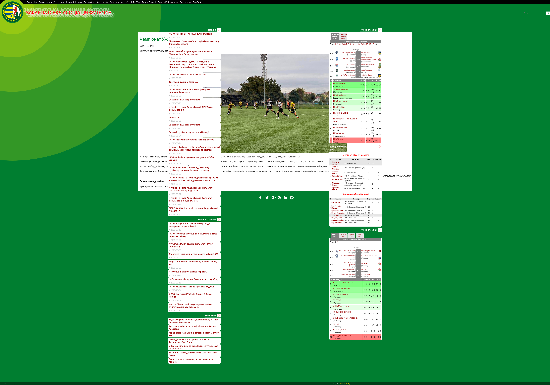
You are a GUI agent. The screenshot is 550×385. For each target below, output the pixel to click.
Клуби (105, 2)
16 (370, 44)
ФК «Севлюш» (349, 70)
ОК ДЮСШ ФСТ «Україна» (349, 263)
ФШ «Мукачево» (368, 250)
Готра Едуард (337, 176)
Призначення (45, 2)
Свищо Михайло (337, 220)
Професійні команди (168, 2)
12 (358, 44)
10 (353, 44)
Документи (185, 2)
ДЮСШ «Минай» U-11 (344, 282)
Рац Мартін (335, 202)
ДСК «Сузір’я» (366, 274)
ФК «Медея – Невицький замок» (369, 58)
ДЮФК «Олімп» (349, 269)
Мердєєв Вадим (335, 163)
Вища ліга (32, 2)
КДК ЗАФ (135, 2)
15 (367, 44)
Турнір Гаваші (149, 2)
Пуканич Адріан (335, 188)
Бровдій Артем (337, 210)
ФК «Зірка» (366, 52)
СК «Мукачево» (348, 52)
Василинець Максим (336, 207)
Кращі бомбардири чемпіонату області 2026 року (352, 148)
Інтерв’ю (125, 2)
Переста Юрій (336, 223)
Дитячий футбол (92, 2)
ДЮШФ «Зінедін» (348, 274)
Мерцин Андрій (335, 172)
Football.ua (210, 315)
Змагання (59, 2)
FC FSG (364, 269)
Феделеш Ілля (336, 218)
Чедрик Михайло (335, 168)
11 (355, 44)
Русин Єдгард (337, 179)
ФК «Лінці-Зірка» (348, 75)
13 (361, 44)
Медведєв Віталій (335, 184)
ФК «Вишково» (367, 64)
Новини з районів (207, 219)
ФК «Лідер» (350, 65)
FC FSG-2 (365, 263)
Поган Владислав (338, 213)
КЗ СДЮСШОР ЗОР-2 (369, 256)
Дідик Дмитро (337, 215)
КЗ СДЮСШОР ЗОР (347, 250)
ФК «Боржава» (349, 58)
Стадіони (114, 2)
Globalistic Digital (346, 384)
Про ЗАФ (197, 2)
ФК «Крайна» (367, 75)
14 (364, 44)
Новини (212, 29)
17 (373, 44)
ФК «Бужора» (366, 70)
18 (376, 44)
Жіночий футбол (74, 2)
